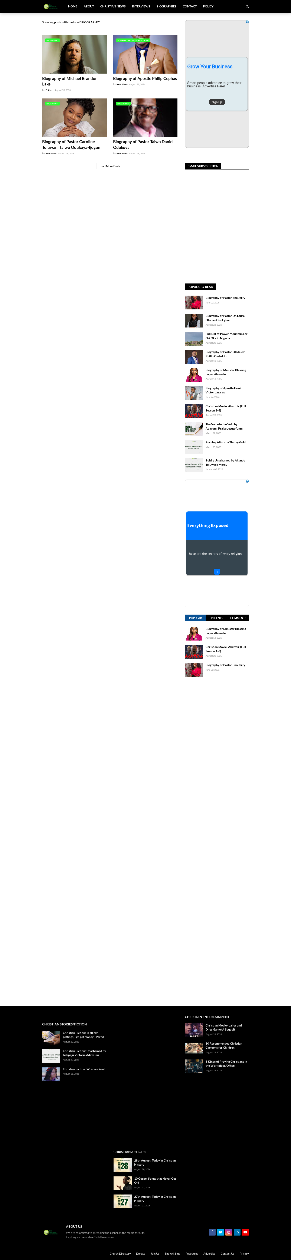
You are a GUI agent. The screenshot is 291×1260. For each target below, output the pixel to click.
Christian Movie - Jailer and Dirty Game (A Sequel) (224, 1027)
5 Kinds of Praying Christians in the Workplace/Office (226, 1064)
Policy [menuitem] (208, 6)
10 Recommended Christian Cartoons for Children (224, 1045)
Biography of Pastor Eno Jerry (225, 297)
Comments (238, 618)
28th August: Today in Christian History (155, 1162)
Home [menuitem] (72, 6)
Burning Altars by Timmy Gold (226, 442)
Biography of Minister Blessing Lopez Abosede (226, 372)
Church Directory (120, 1253)
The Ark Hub (172, 1253)
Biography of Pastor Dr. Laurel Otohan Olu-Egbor (225, 318)
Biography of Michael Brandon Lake (70, 81)
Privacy (244, 1253)
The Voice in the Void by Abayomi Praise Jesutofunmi (224, 426)
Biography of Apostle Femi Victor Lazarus (223, 390)
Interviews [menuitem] (141, 6)
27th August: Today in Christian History (155, 1199)
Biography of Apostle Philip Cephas (145, 78)
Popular (195, 618)
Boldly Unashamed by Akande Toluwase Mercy (225, 462)
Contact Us (227, 1253)
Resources (192, 1253)
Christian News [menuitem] (113, 6)
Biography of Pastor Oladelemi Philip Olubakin (226, 354)
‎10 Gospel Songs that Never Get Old (155, 1181)
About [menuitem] (89, 6)
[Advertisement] (238, 245)
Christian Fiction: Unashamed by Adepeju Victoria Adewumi (84, 1053)
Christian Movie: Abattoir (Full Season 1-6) (226, 408)
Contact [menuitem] (190, 6)
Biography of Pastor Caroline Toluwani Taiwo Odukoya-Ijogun (71, 144)
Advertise (209, 1253)
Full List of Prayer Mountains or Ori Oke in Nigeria (227, 336)
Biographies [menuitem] (166, 6)
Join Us (155, 1253)
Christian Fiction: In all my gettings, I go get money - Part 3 (83, 1035)
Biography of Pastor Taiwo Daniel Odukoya (143, 144)
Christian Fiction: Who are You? (84, 1069)
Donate (140, 1253)
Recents (217, 618)
